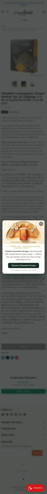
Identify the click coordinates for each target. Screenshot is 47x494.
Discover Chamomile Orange (23, 265)
